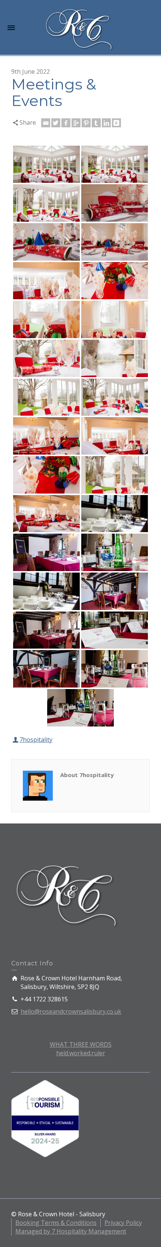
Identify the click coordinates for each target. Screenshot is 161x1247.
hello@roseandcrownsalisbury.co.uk (71, 1011)
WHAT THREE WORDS (81, 1044)
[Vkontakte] (116, 122)
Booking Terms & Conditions (56, 1223)
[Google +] (76, 122)
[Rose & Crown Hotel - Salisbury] (80, 28)
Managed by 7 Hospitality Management (70, 1231)
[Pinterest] (86, 122)
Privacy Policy (123, 1223)
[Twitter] (55, 122)
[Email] (45, 122)
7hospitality (35, 739)
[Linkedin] (106, 122)
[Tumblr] (96, 122)
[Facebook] (65, 122)
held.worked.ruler (80, 1053)
